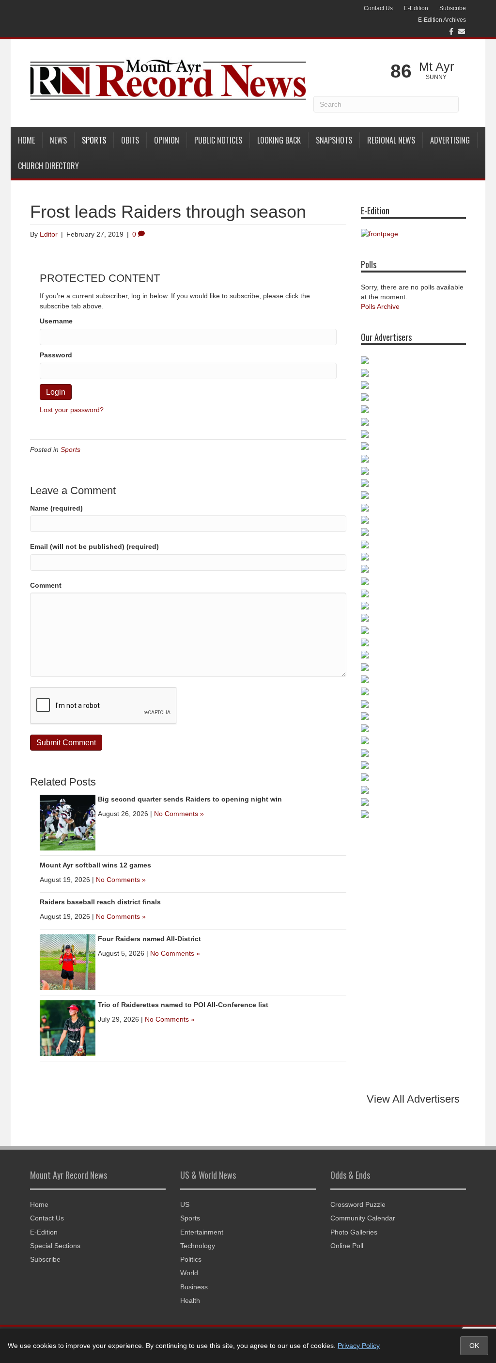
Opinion (166, 140)
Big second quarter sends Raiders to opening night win (190, 799)
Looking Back (279, 140)
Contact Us (378, 8)
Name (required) (56, 508)
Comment (46, 585)
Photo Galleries (353, 1232)
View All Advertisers (413, 1099)
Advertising (450, 140)
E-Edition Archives (442, 19)
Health (190, 1300)
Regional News (391, 140)
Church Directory (48, 166)
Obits (130, 140)
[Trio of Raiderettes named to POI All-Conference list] (67, 1027)
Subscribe (452, 8)
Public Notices (218, 140)
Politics (191, 1259)
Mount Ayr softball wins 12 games (95, 865)
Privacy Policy (359, 1345)
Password (56, 355)
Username (56, 321)
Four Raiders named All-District (149, 939)
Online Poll (346, 1246)
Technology (197, 1246)
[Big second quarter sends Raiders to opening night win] (67, 822)
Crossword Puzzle (358, 1204)
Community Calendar (362, 1218)
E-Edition (416, 8)
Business (194, 1287)
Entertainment (201, 1232)
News (58, 140)
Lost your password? (72, 410)
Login (55, 392)
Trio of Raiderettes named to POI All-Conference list (183, 1005)
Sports (94, 140)
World (189, 1273)
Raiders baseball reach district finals (100, 902)
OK (474, 1345)
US (184, 1204)
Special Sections (55, 1246)
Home (26, 140)
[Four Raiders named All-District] (67, 961)
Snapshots (334, 140)
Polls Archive (380, 306)
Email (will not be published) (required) (94, 546)
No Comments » (179, 814)
